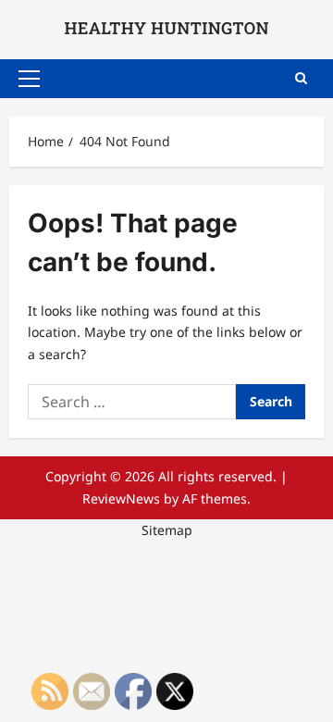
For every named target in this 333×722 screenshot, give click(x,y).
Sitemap (167, 530)
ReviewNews (121, 498)
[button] (29, 78)
